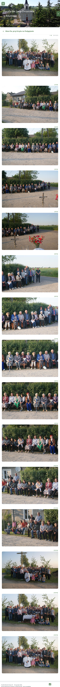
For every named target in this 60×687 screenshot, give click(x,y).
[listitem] (50, 684)
